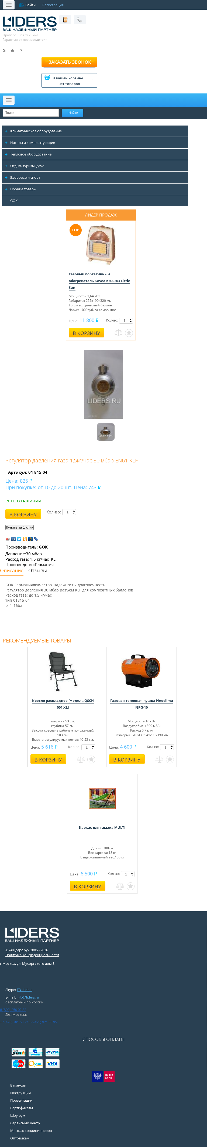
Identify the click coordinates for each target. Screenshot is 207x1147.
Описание (11, 570)
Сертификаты (21, 1107)
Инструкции (20, 1092)
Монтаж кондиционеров (31, 1130)
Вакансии (18, 1085)
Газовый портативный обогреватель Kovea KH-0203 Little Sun (99, 281)
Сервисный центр (25, 1123)
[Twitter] (19, 539)
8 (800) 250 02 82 (13, 1009)
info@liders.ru (28, 997)
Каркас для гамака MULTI (102, 827)
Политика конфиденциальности (32, 954)
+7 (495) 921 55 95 (43, 1022)
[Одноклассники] (25, 539)
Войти (30, 4)
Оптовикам (19, 1138)
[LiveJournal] (36, 539)
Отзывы (37, 570)
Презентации (21, 1100)
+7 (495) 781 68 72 (14, 1022)
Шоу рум (17, 1115)
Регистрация (53, 4)
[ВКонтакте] (13, 539)
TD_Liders (24, 989)
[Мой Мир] (30, 539)
